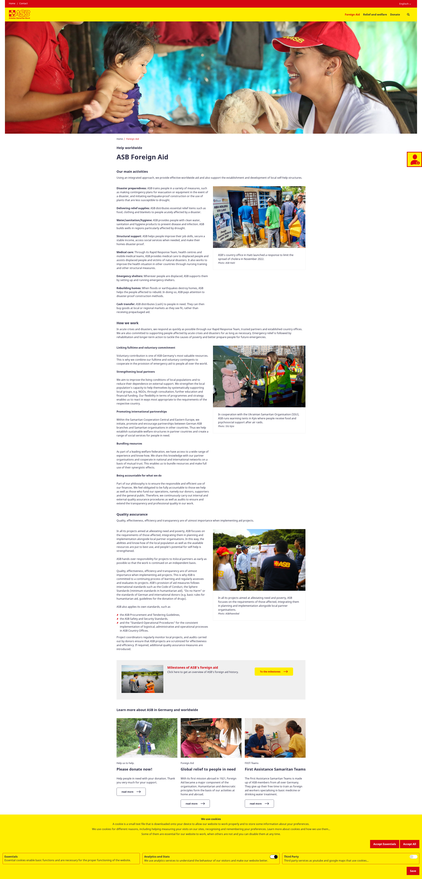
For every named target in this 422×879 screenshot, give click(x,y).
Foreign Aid (352, 14)
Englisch (404, 3)
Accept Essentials (384, 844)
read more (127, 791)
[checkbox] (274, 857)
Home (12, 3)
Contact (23, 3)
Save (413, 871)
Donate (395, 14)
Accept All (409, 844)
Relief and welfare (375, 14)
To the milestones (270, 671)
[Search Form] (408, 14)
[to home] (19, 14)
